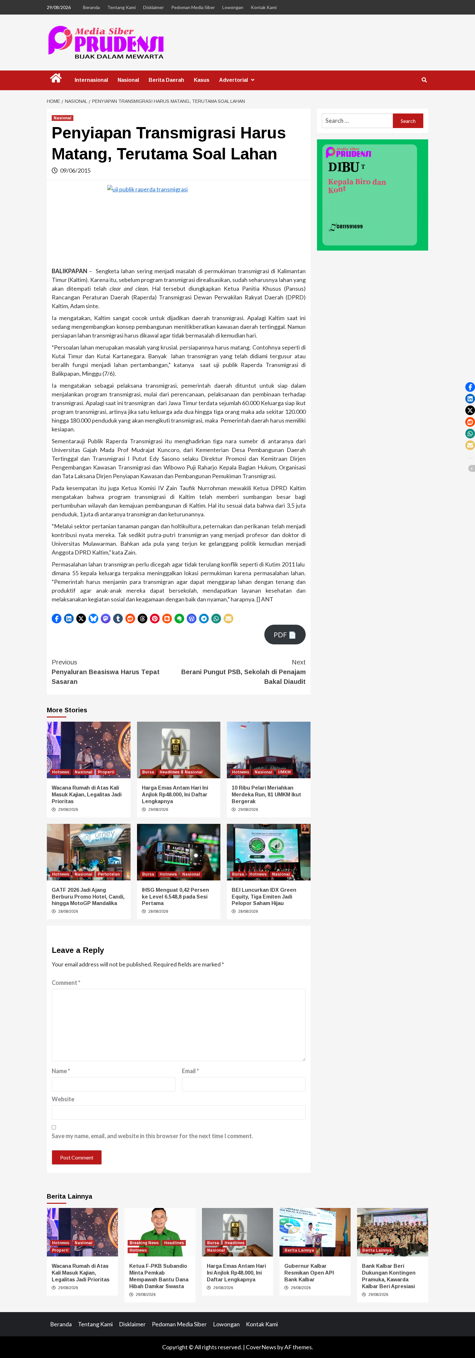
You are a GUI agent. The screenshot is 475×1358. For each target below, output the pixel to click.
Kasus (201, 80)
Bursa (148, 772)
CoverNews (261, 1347)
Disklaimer (153, 7)
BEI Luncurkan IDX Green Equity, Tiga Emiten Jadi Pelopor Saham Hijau (264, 896)
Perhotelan (109, 874)
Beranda (91, 7)
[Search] (424, 80)
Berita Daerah (166, 80)
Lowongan (232, 7)
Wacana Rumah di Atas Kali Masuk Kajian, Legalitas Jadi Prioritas (86, 794)
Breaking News (144, 1243)
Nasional (128, 80)
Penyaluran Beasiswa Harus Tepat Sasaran (106, 672)
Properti (106, 772)
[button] (56, 618)
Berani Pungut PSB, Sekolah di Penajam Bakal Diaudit (243, 672)
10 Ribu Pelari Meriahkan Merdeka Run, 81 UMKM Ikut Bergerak (266, 794)
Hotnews (60, 772)
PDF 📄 (285, 635)
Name (61, 1070)
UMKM (284, 772)
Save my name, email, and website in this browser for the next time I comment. (152, 1135)
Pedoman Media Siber (193, 7)
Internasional (91, 80)
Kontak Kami (264, 7)
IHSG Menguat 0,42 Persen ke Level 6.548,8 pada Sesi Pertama (175, 896)
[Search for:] (357, 120)
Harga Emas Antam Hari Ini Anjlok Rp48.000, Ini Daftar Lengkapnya (175, 794)
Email (190, 1070)
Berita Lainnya (299, 1250)
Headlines (169, 772)
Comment (66, 982)
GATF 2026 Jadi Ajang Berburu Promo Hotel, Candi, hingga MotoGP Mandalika (88, 896)
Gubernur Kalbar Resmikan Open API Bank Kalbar (309, 1272)
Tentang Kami (121, 7)
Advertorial (233, 80)
